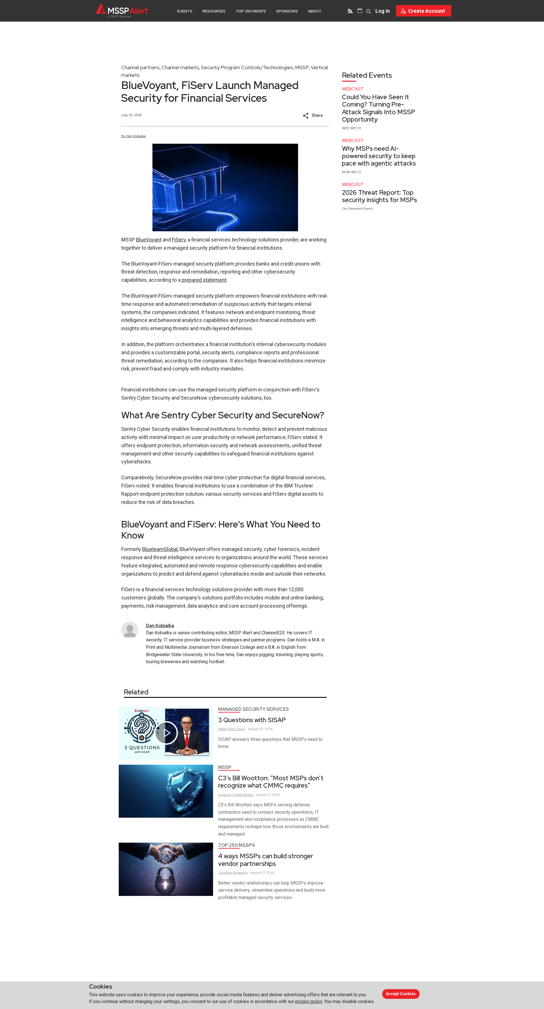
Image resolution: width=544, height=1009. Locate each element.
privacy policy (308, 1001)
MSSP (302, 67)
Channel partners (140, 67)
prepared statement (204, 280)
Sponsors (287, 11)
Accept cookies (401, 993)
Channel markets (180, 67)
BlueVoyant (149, 240)
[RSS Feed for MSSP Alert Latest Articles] (350, 10)
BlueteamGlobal (160, 549)
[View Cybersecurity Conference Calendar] (360, 11)
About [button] (315, 11)
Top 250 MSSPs (251, 11)
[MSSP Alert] (122, 10)
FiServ (179, 240)
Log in (382, 11)
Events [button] (184, 11)
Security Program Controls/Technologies (247, 67)
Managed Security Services (253, 709)
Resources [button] (214, 11)
